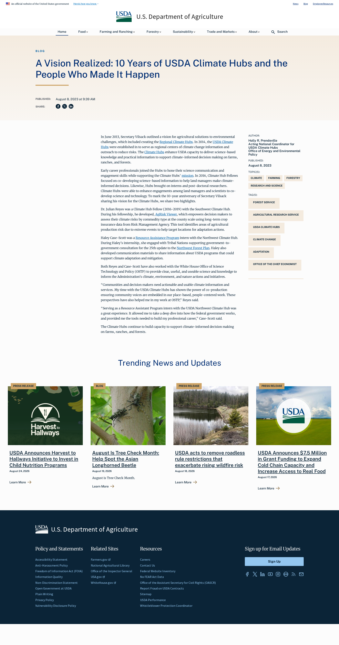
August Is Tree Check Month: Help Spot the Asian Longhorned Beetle (125, 459)
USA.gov (96, 577)
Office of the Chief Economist (275, 264)
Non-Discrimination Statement (56, 583)
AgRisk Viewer (166, 214)
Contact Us (147, 565)
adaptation (261, 251)
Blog (305, 3)
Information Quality (49, 577)
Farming (274, 178)
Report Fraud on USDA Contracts (162, 588)
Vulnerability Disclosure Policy (55, 606)
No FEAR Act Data (152, 577)
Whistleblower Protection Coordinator (166, 606)
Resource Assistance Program (157, 238)
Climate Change (264, 239)
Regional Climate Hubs (176, 142)
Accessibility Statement (51, 559)
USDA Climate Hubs (266, 227)
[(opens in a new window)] (247, 574)
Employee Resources (323, 3)
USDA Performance (153, 600)
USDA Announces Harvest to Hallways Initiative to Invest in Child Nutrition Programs (43, 459)
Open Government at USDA (53, 588)
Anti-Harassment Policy (51, 565)
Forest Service (264, 202)
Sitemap (145, 594)
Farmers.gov (99, 559)
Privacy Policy (44, 600)
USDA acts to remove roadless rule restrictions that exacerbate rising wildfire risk (210, 459)
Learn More (17, 482)
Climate (256, 178)
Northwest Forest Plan (193, 248)
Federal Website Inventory (157, 571)
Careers (145, 559)
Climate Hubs (154, 152)
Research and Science (266, 185)
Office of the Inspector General (111, 571)
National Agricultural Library (110, 565)
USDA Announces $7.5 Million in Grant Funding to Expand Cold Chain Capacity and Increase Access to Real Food (292, 462)
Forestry (293, 178)
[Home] (124, 21)
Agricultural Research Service (276, 214)
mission (187, 176)
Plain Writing (44, 594)
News (295, 3)
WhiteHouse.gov (102, 583)
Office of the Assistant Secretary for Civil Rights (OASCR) (178, 583)
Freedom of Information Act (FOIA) (59, 571)
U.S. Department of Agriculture (179, 16)
